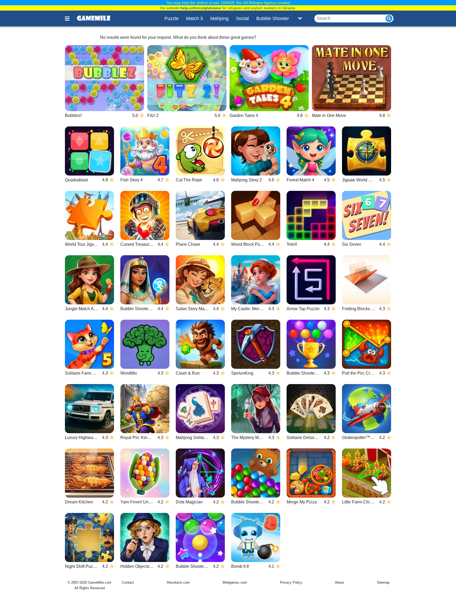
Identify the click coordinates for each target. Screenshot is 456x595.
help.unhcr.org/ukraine (200, 8)
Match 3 (194, 18)
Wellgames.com (234, 582)
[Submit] (389, 18)
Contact (128, 582)
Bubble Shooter (272, 18)
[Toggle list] (300, 18)
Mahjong (219, 18)
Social (242, 18)
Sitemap (383, 582)
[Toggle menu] (70, 18)
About (339, 582)
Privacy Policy (291, 582)
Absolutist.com (178, 582)
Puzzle (171, 18)
